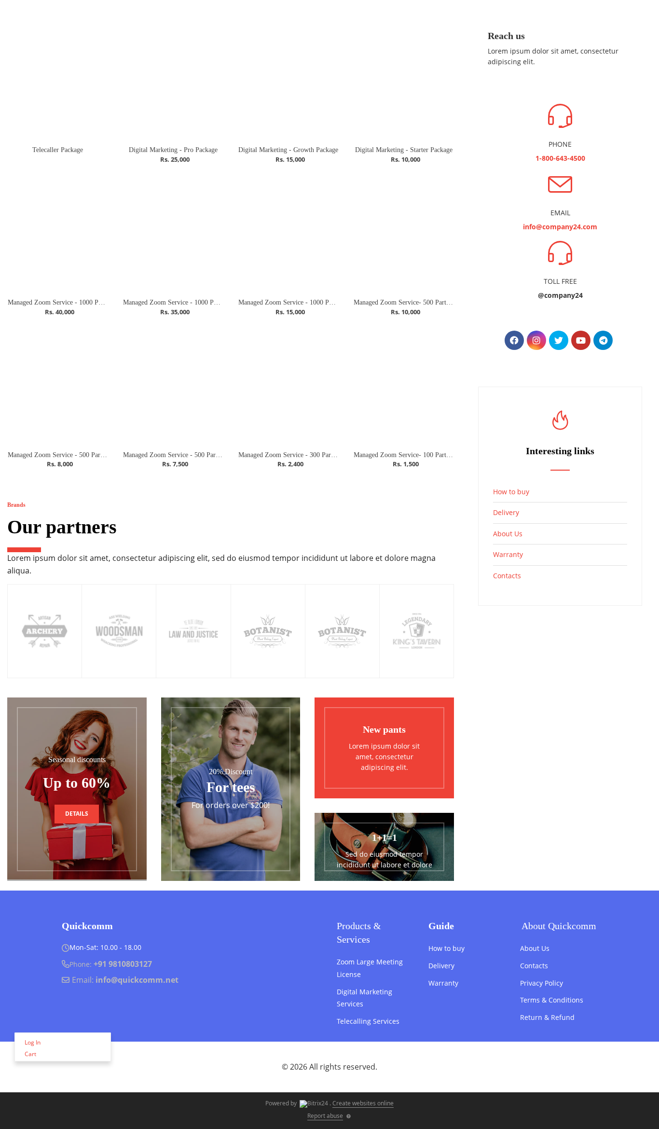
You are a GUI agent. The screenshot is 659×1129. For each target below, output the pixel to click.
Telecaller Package (57, 149)
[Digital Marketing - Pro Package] (173, 80)
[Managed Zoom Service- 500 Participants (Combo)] (403, 233)
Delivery (506, 512)
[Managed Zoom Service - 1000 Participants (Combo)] (58, 233)
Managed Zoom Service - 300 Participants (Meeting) (310, 455)
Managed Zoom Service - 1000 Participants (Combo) (80, 302)
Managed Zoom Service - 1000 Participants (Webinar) (197, 302)
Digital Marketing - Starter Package (404, 149)
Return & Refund (547, 1017)
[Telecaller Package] (58, 80)
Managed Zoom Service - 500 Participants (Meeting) (195, 455)
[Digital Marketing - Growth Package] (288, 80)
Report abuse (325, 1116)
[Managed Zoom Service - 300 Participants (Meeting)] (288, 385)
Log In (33, 1042)
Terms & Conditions (551, 999)
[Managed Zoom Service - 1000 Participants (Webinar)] (173, 233)
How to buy (511, 491)
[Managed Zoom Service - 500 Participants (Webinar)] (58, 385)
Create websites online (363, 1103)
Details (76, 813)
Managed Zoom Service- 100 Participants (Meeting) (425, 455)
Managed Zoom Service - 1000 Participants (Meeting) (312, 302)
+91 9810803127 (123, 964)
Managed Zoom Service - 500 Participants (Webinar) (80, 455)
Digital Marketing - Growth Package (288, 149)
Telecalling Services (368, 1021)
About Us (507, 533)
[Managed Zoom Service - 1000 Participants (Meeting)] (288, 233)
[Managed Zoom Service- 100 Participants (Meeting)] (403, 385)
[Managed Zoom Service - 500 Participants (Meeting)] (173, 385)
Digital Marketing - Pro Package (173, 149)
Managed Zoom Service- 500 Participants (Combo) (424, 302)
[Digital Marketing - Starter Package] (403, 80)
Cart (30, 1054)
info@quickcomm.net (137, 980)
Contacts (507, 575)
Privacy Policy (541, 983)
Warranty (508, 554)
